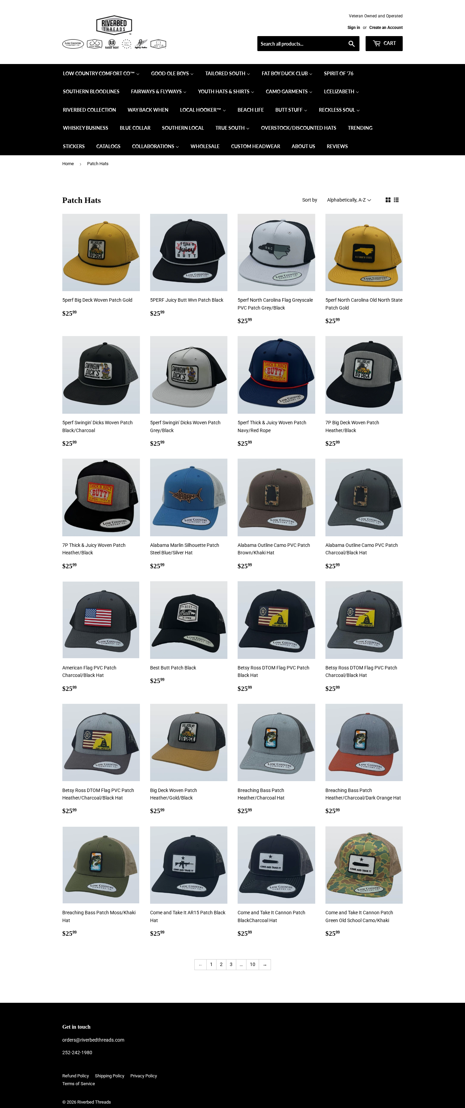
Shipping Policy (109, 1075)
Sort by (309, 200)
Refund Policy (75, 1075)
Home (68, 163)
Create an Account (386, 27)
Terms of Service (78, 1083)
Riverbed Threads (94, 1102)
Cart (389, 43)
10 (252, 964)
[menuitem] (101, 73)
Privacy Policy (143, 1075)
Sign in (354, 27)
